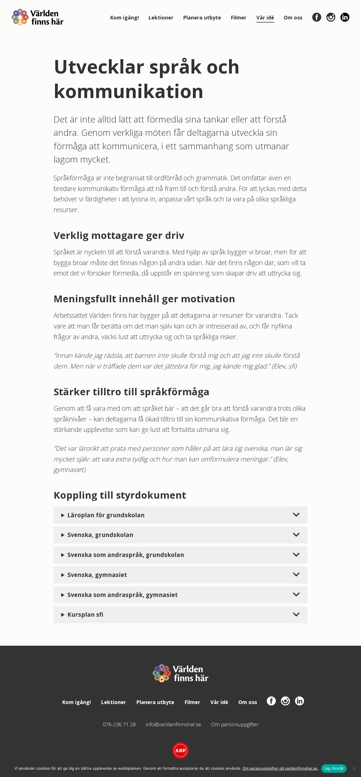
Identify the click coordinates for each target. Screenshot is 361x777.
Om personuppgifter (234, 724)
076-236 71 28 (119, 724)
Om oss (293, 17)
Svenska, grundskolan (100, 535)
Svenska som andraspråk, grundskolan (125, 555)
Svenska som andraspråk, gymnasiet (122, 595)
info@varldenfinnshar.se (173, 724)
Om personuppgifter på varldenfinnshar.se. (280, 768)
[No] (354, 768)
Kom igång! (124, 17)
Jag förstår (334, 768)
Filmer (238, 17)
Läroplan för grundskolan (106, 515)
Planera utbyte (202, 17)
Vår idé (265, 17)
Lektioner (160, 17)
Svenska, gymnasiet (97, 575)
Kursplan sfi (85, 614)
